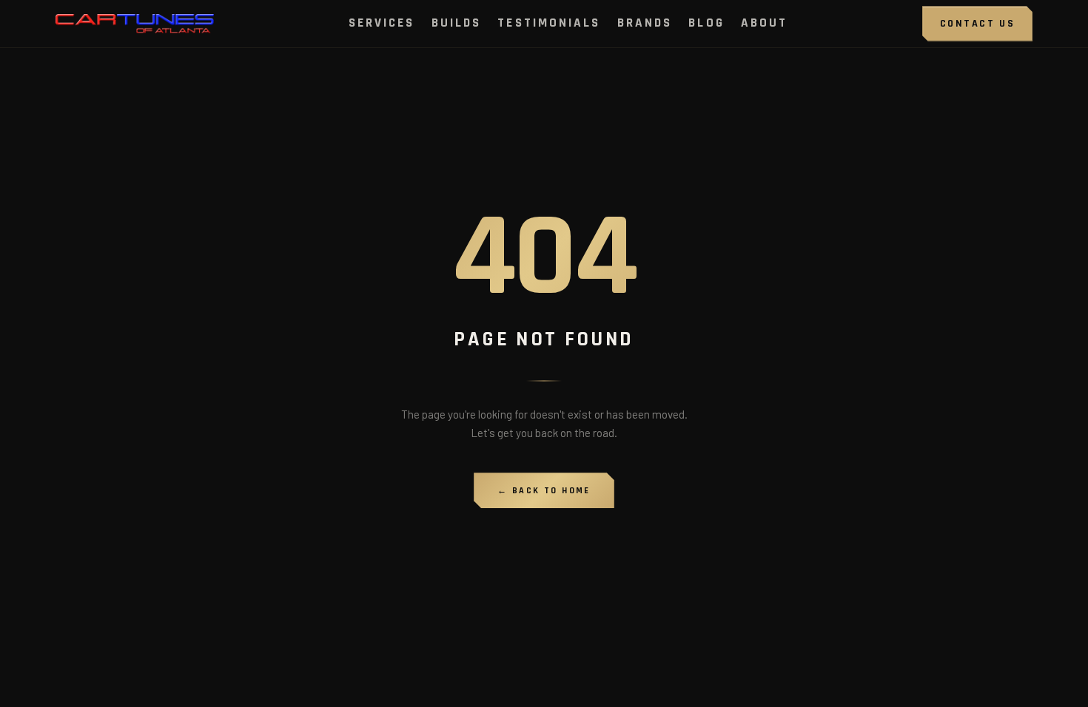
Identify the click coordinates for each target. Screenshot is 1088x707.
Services (382, 23)
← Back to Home (544, 490)
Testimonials (548, 23)
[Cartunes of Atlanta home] (135, 23)
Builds (456, 23)
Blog (706, 23)
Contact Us (977, 23)
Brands (645, 23)
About (764, 23)
